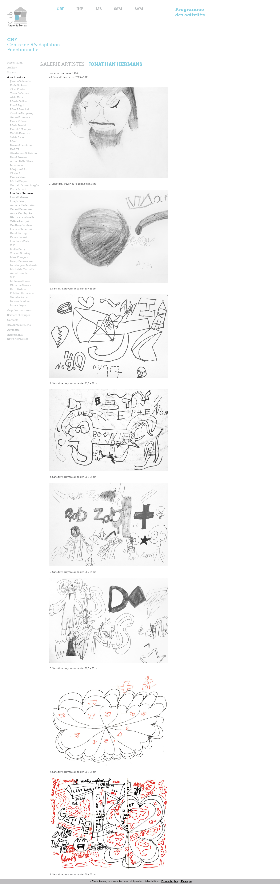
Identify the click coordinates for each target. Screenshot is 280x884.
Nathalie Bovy (18, 85)
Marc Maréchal (19, 109)
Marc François (19, 257)
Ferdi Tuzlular (18, 289)
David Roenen (18, 157)
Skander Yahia (19, 297)
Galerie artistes (16, 77)
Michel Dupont (19, 181)
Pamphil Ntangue (20, 129)
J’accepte (186, 881)
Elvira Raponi (18, 189)
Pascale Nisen (18, 177)
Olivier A (15, 173)
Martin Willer (18, 101)
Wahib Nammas (20, 133)
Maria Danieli (18, 125)
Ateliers (12, 67)
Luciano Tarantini (21, 229)
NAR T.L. (15, 149)
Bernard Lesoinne (21, 145)
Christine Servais (20, 285)
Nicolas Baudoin (20, 301)
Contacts (12, 320)
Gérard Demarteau (21, 209)
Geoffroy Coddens (21, 225)
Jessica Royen (18, 305)
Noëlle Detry (17, 249)
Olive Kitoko (17, 89)
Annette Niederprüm (22, 205)
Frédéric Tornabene (22, 293)
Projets (11, 72)
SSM (118, 9)
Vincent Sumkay (20, 253)
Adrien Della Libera (21, 161)
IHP (79, 9)
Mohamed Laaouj (20, 281)
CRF (60, 9)
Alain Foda (16, 97)
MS (99, 9)
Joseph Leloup (18, 201)
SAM (139, 9)
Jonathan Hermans (21, 193)
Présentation (15, 62)
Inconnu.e (16, 165)
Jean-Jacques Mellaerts (23, 265)
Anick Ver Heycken (22, 213)
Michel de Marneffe (22, 269)
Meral (13, 141)
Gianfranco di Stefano (23, 153)
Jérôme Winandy (20, 81)
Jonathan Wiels (19, 241)
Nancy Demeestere (21, 261)
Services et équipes (18, 315)
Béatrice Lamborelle (22, 217)
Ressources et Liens (19, 325)
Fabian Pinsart (18, 237)
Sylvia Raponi (18, 137)
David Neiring (18, 233)
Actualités (13, 329)
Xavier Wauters (19, 93)
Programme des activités (190, 12)
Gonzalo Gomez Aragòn (24, 185)
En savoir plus (169, 881)
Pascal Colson (18, 121)
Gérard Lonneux (20, 117)
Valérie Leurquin (20, 221)
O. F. (12, 245)
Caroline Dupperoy (21, 113)
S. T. (12, 277)
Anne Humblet (19, 273)
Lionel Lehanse (19, 197)
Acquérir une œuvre (19, 310)
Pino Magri (17, 105)
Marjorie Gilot (18, 169)
